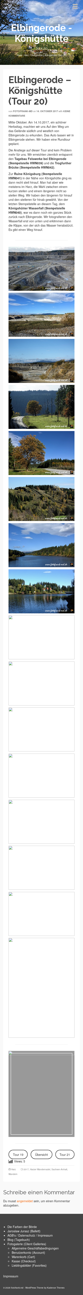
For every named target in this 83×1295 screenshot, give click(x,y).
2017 (26, 1169)
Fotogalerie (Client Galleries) (26, 1244)
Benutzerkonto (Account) (28, 1252)
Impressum (10, 1276)
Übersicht (41, 1154)
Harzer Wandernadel (40, 1169)
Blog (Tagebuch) (18, 1239)
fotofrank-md (23, 111)
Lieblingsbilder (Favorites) (29, 1265)
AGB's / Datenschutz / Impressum (30, 1235)
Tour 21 (65, 1154)
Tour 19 (18, 1154)
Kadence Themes (55, 1287)
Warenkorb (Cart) (23, 1257)
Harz (13, 1169)
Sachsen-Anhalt (59, 1169)
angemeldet (25, 1201)
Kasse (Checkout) (24, 1261)
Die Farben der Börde (22, 1227)
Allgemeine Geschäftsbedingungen (35, 1248)
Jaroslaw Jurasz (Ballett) (23, 1231)
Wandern (13, 1174)
